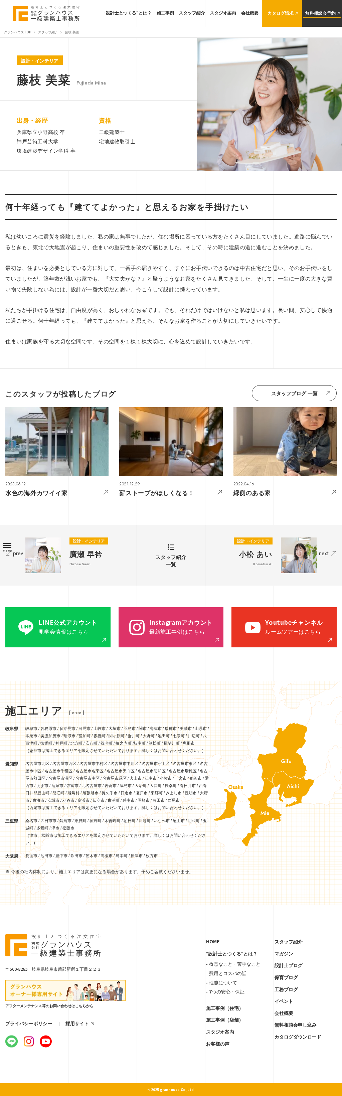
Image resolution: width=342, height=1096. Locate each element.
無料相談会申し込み (296, 1025)
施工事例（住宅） (224, 1008)
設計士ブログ (289, 965)
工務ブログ (286, 989)
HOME (212, 941)
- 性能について (221, 982)
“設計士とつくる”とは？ (232, 953)
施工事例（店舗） (224, 1020)
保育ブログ (286, 977)
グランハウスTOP (17, 32)
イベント (284, 1001)
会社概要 (284, 1013)
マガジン (284, 953)
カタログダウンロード (298, 1037)
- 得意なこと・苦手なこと (233, 964)
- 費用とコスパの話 (226, 973)
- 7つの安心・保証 (225, 991)
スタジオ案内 (220, 1032)
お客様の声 (217, 1044)
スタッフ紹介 (48, 32)
